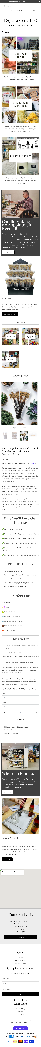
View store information (11, 733)
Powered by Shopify (28, 1033)
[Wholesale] (20, 276)
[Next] (24, 427)
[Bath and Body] (30, 338)
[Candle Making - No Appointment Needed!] (20, 204)
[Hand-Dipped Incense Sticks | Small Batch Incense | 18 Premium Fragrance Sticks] (19, 403)
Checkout (32, 10)
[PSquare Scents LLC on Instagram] (22, 1000)
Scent (4, 703)
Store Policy (20, 958)
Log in (18, 10)
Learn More (7, 792)
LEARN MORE (8, 252)
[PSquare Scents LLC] (20, 21)
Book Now (7, 859)
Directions (20, 937)
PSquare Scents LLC (17, 1033)
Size (3, 694)
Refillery (20, 1011)
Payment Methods (20, 963)
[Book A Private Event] (20, 816)
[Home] (11, 360)
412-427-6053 (10, 10)
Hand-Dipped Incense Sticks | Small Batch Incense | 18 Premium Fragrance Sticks (20, 451)
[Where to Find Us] (20, 756)
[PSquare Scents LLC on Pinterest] (18, 1000)
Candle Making (20, 1009)
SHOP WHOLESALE (10, 314)
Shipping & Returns (20, 960)
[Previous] (14, 427)
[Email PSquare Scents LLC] (26, 1000)
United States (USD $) (19, 1022)
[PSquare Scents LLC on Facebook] (14, 1000)
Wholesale (20, 1014)
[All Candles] (11, 338)
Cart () (24, 10)
